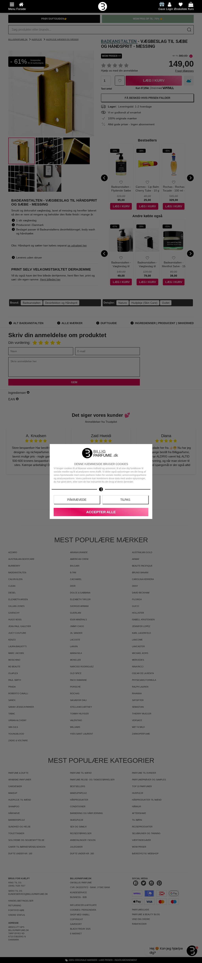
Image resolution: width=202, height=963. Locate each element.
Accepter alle (101, 512)
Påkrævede (76, 499)
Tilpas (125, 499)
